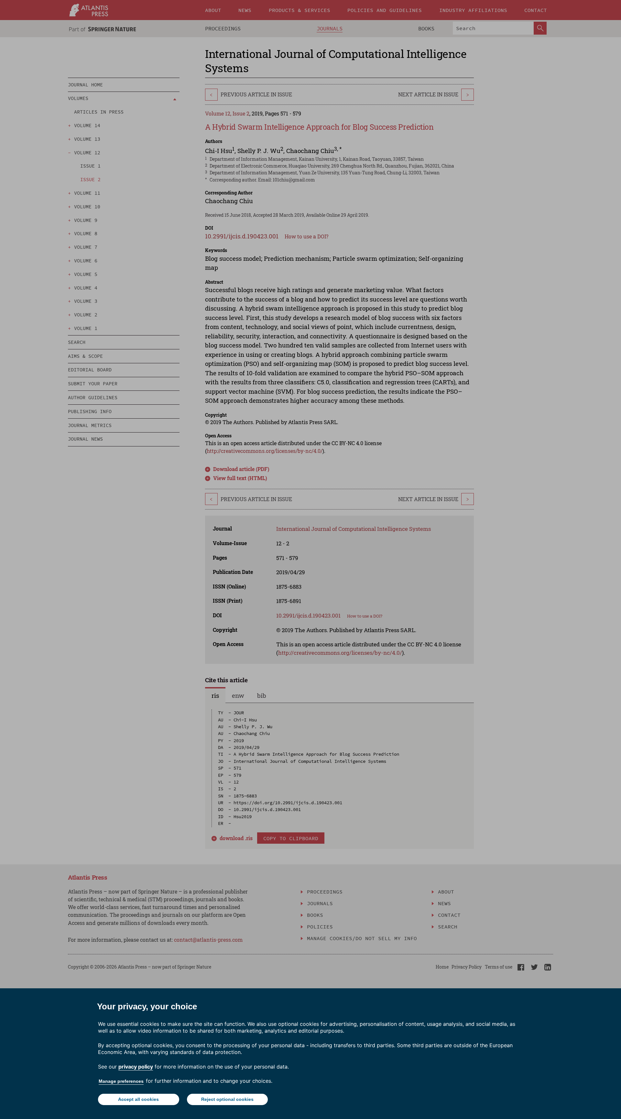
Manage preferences (121, 1081)
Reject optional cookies (227, 1099)
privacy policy (135, 1066)
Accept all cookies (138, 1099)
